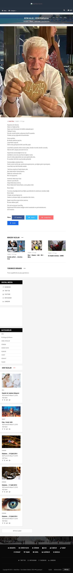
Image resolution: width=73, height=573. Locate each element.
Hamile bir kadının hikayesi (10, 393)
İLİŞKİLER (3, 351)
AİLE (2, 334)
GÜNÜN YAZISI (5, 348)
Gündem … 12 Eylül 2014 (9, 516)
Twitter (33, 217)
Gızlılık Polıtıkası (50, 570)
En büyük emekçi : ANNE (56, 256)
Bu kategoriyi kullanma (6, 337)
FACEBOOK (8, 287)
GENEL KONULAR (5, 341)
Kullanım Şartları (58, 569)
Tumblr (14, 223)
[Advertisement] (11, 316)
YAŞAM (31, 21)
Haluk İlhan (11, 121)
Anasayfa (26, 21)
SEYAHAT (3, 358)
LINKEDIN (7, 301)
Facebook (19, 217)
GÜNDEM (3, 344)
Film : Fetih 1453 (7, 422)
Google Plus (47, 217)
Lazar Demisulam (15, 129)
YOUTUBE (7, 294)
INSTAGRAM (8, 298)
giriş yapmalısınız (24, 273)
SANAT (3, 355)
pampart (40, 569)
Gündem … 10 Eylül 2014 (9, 454)
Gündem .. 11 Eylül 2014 (9, 485)
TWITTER (7, 290)
